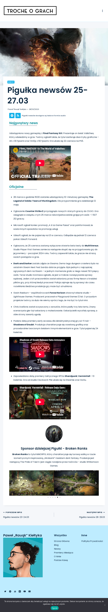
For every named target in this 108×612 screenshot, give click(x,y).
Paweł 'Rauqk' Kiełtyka (17, 109)
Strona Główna (61, 541)
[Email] (29, 591)
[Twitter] (5, 591)
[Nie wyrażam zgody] (104, 605)
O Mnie (57, 556)
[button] (12, 483)
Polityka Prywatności (92, 541)
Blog (56, 545)
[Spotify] (10, 591)
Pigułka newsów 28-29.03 (92, 515)
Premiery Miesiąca (63, 552)
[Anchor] (15, 591)
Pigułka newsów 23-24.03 (16, 515)
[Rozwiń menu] (102, 11)
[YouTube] (25, 591)
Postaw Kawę (61, 560)
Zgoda (54, 608)
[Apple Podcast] (20, 591)
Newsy (11, 82)
